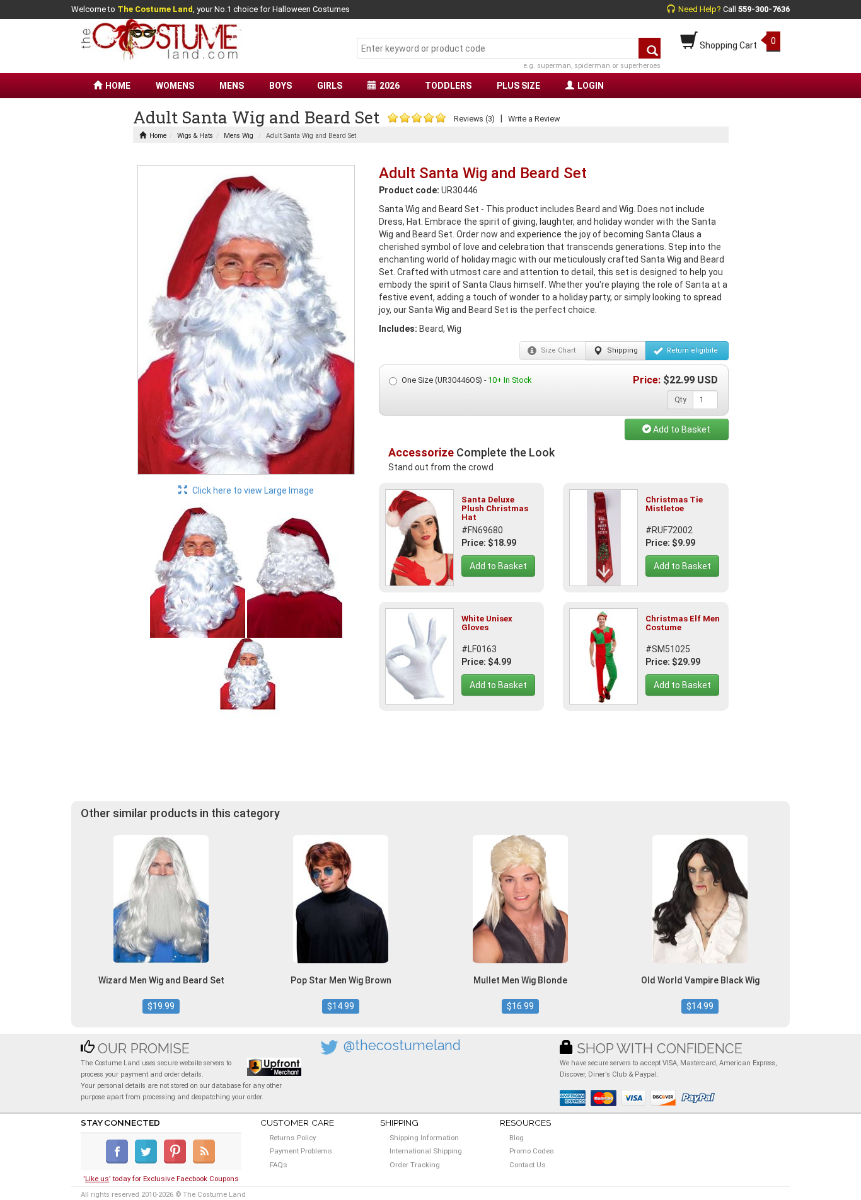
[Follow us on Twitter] (148, 1161)
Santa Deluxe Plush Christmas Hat (494, 509)
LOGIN (590, 86)
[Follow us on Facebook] (119, 1161)
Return (691, 350)
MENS (231, 86)
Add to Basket (680, 429)
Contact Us (527, 1164)
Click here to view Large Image (252, 490)
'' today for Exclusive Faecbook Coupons (161, 1178)
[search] (650, 48)
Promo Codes (531, 1150)
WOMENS (175, 86)
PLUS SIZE (518, 86)
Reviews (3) (474, 118)
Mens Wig (238, 136)
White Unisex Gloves (486, 623)
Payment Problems (301, 1150)
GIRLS (329, 86)
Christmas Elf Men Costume (682, 623)
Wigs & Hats (195, 136)
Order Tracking (415, 1164)
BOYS (280, 86)
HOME (117, 86)
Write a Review (534, 118)
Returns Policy (293, 1137)
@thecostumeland (402, 1045)
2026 (389, 86)
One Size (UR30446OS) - (466, 380)
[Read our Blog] (205, 1161)
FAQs (278, 1164)
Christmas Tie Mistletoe (674, 504)
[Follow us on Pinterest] (177, 1161)
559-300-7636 (764, 9)
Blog (516, 1137)
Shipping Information (424, 1137)
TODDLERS (448, 86)
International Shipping (426, 1150)
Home (157, 136)
